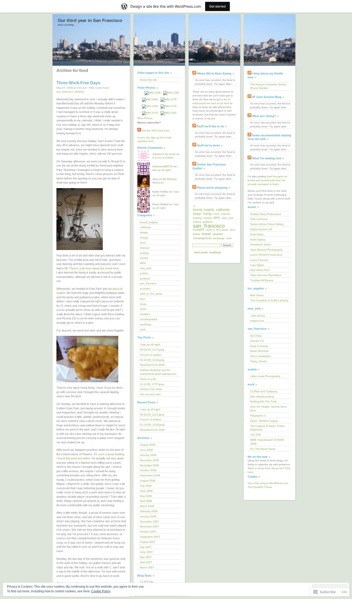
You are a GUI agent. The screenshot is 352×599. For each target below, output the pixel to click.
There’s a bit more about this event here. (94, 268)
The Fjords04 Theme (260, 487)
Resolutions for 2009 (152, 364)
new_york (145, 268)
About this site (148, 79)
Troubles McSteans (261, 280)
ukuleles (79, 91)
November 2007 (149, 526)
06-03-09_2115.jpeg (152, 349)
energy (144, 237)
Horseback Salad (260, 244)
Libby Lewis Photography (265, 376)
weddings (145, 324)
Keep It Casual (259, 346)
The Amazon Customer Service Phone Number (268, 86)
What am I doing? (264, 116)
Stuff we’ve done (208, 145)
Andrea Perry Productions (265, 214)
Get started (217, 6)
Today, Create (258, 361)
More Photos (145, 118)
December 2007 (149, 521)
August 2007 (147, 541)
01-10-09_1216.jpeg (152, 360)
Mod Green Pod (259, 270)
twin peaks (201, 252)
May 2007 (146, 557)
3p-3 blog (256, 335)
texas (143, 304)
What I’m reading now (267, 158)
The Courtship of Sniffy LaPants (269, 300)
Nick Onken (257, 295)
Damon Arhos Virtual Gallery (266, 224)
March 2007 (147, 567)
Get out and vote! (150, 394)
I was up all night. (150, 344)
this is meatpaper (260, 356)
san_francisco (64, 91)
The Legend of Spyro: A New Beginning (267, 428)
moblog (144, 253)
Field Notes (257, 234)
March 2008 (147, 506)
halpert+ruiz (257, 320)
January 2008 (148, 516)
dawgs (144, 232)
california (145, 227)
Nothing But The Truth (263, 401)
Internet (144, 247)
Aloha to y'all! (148, 379)
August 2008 (147, 480)
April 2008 (146, 501)
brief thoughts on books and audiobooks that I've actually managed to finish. (267, 180)
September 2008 (150, 475)
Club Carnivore (259, 219)
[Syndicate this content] (194, 73)
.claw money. (257, 315)
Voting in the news (151, 389)
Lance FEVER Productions (266, 254)
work (142, 329)
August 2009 (147, 444)
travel (143, 308)
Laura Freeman (259, 260)
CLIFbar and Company (263, 391)
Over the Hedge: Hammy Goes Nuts (268, 408)
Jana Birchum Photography (266, 249)
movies (144, 257)
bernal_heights (149, 222)
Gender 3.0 (257, 340)
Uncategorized (148, 319)
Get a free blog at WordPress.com (268, 483)
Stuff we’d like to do (210, 126)
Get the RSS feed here (155, 130)
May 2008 (146, 496)
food (105, 87)
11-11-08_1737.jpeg (152, 384)
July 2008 (146, 485)
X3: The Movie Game (262, 448)
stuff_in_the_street (151, 293)
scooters (145, 288)
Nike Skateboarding (262, 396)
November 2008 (149, 465)
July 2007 (146, 547)
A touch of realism (162, 157)
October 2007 (148, 531)
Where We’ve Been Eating (214, 73)
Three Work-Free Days (78, 83)
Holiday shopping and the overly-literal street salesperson (158, 372)
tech (142, 298)
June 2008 (146, 490)
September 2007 (150, 536)
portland (145, 278)
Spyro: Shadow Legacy (264, 420)
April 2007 (146, 562)
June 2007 (146, 552)
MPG (143, 263)
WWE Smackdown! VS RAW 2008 (267, 441)
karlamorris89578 (162, 166)
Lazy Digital (257, 265)
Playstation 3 (258, 415)
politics (144, 273)
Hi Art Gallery (257, 239)
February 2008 (148, 511)
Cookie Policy (101, 591)
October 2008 (148, 470)
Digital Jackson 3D (261, 229)
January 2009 (148, 455)
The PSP (255, 434)
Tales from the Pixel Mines (265, 275)
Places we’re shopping (212, 187)
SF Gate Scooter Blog (266, 96)
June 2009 (146, 449)
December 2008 (149, 460)
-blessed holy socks (163, 154)
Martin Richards (259, 351)
